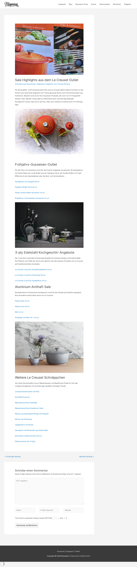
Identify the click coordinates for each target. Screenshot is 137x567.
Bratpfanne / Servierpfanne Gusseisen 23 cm (32, 198)
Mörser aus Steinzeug (23, 419)
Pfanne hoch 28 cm (22, 306)
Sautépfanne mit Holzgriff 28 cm (27, 182)
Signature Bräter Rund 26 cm (26, 187)
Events (93, 4)
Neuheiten (117, 4)
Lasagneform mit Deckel (24, 425)
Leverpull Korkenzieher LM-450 (27, 392)
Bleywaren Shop (81, 4)
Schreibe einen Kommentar (25, 84)
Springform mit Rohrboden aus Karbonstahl (31, 430)
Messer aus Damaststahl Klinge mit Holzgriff (31, 414)
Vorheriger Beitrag (12, 457)
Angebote (62, 4)
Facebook (60, 551)
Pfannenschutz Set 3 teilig (25, 441)
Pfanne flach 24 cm (22, 301)
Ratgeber (127, 4)
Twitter (77, 551)
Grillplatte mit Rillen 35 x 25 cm (27, 318)
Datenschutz (85, 556)
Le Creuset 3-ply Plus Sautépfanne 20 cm (31, 281)
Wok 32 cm (19, 312)
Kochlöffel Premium (22, 397)
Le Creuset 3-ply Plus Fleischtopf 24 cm (30, 275)
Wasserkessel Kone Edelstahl (26, 403)
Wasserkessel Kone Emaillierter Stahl (29, 408)
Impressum (75, 556)
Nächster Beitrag (86, 457)
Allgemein (41, 84)
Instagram (69, 551)
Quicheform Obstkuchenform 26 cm (28, 436)
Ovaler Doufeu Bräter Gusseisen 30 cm (30, 193)
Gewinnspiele (104, 4)
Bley (70, 4)
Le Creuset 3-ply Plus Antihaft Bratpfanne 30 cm (33, 270)
